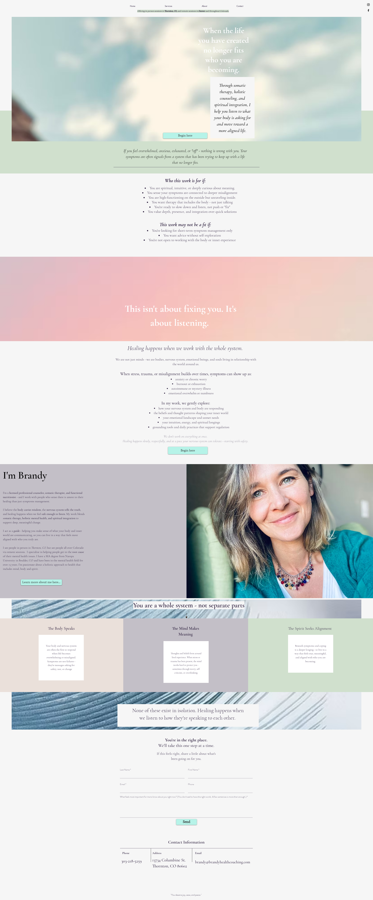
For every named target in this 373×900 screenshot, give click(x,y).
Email (122, 784)
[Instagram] (368, 4)
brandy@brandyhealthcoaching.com (222, 862)
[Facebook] (368, 10)
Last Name (125, 770)
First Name (193, 770)
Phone (191, 784)
